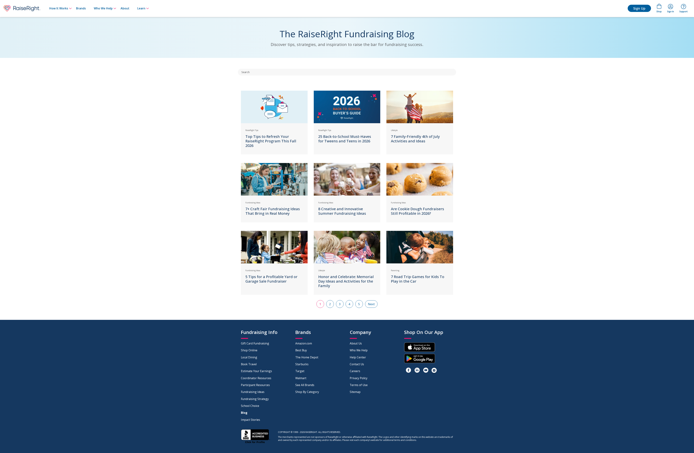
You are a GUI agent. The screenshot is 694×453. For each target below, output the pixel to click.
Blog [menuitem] (244, 413)
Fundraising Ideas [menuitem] (252, 392)
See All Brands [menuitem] (304, 385)
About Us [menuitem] (356, 343)
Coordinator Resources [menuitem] (256, 378)
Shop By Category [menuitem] (307, 392)
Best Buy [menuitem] (301, 350)
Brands (81, 8)
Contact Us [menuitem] (357, 364)
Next (371, 304)
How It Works (58, 8)
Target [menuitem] (299, 371)
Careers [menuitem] (355, 371)
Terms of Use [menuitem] (359, 385)
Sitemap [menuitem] (355, 392)
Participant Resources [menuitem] (255, 385)
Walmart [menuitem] (300, 378)
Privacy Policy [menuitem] (358, 378)
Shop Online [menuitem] (249, 350)
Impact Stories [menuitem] (250, 420)
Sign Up (639, 8)
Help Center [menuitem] (358, 357)
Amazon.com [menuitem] (303, 343)
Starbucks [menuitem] (302, 364)
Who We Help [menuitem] (359, 350)
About (125, 8)
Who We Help (103, 8)
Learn (141, 8)
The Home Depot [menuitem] (306, 357)
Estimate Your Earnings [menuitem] (256, 371)
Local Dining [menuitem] (249, 357)
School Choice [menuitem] (250, 406)
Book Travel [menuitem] (249, 364)
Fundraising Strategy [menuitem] (255, 399)
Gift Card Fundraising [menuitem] (255, 343)
